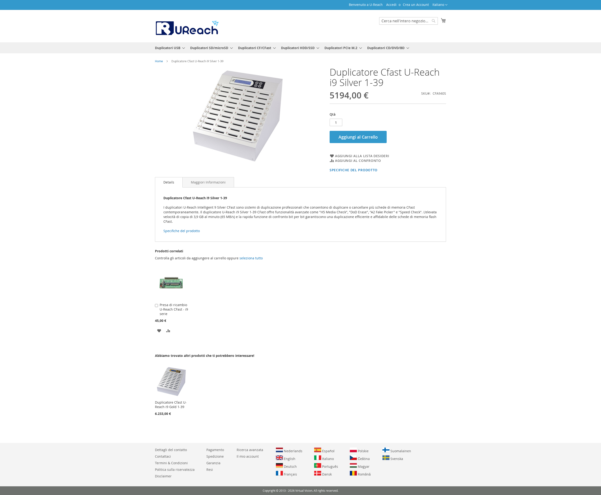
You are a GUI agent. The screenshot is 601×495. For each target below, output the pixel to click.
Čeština (363, 458)
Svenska (396, 458)
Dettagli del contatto (171, 450)
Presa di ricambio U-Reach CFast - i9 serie (174, 309)
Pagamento (215, 450)
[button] (439, 5)
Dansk (326, 474)
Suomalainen (400, 451)
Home (159, 61)
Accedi (391, 4)
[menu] (300, 47)
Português (329, 466)
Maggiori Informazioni (208, 182)
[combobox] (408, 21)
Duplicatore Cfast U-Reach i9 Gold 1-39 (171, 404)
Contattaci (163, 456)
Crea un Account (416, 4)
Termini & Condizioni (171, 463)
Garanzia (213, 463)
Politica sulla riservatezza (175, 469)
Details (168, 182)
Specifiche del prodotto (354, 170)
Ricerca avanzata (250, 450)
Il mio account (248, 456)
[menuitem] (168, 47)
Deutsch (290, 466)
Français (290, 474)
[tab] (169, 182)
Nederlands (292, 451)
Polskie (363, 451)
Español (328, 451)
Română (364, 474)
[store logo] (187, 25)
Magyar (363, 466)
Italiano (327, 458)
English (289, 458)
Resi (209, 469)
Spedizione (215, 456)
